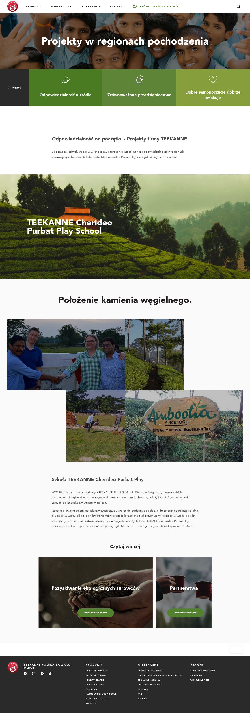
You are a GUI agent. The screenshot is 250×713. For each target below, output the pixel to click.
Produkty (34, 6)
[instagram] (33, 673)
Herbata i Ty (61, 6)
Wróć (16, 87)
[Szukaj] (238, 6)
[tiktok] (50, 673)
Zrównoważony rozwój (160, 6)
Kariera (116, 6)
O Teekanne (90, 6)
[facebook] (25, 673)
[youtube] (42, 673)
